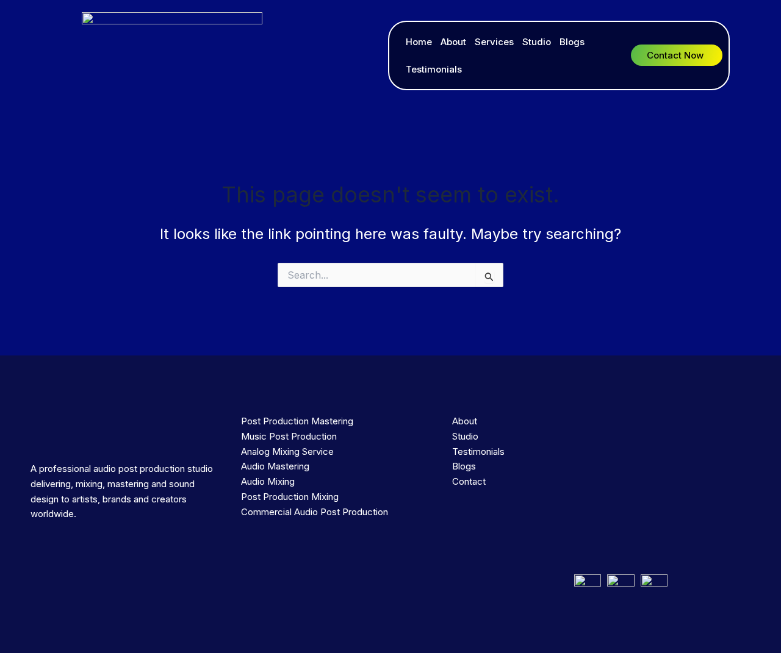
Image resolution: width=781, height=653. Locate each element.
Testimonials (434, 69)
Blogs (572, 42)
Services (494, 42)
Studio (536, 42)
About (453, 42)
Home (419, 42)
